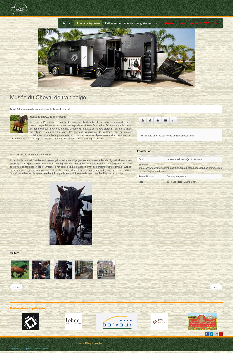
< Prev (16, 287)
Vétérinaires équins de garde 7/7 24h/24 (190, 23)
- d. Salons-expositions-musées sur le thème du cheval (41, 109)
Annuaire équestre (88, 23)
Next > (216, 287)
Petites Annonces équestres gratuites (128, 23)
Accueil (66, 23)
